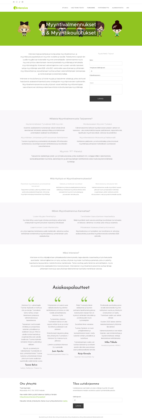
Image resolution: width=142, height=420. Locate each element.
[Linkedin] (22, 2)
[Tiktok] (19, 2)
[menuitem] (66, 7)
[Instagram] (16, 2)
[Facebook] (14, 2)
